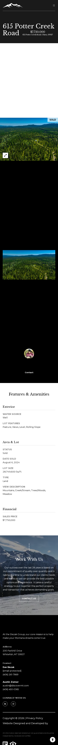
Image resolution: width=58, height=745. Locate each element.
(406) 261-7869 (10, 674)
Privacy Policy (34, 718)
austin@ (7, 685)
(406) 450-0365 (11, 689)
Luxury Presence (13, 727)
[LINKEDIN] (5, 703)
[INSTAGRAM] (13, 703)
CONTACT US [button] (29, 598)
